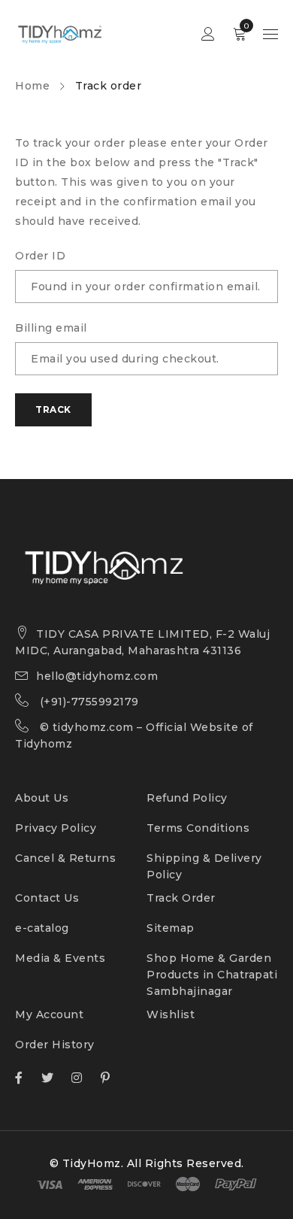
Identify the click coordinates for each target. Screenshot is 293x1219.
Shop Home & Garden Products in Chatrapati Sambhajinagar (211, 974)
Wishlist (170, 1014)
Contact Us (47, 898)
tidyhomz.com (93, 727)
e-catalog (42, 928)
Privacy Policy (55, 828)
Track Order (181, 898)
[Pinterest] (105, 1078)
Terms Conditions (197, 828)
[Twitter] (47, 1078)
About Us (41, 798)
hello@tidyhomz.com (97, 676)
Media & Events (60, 958)
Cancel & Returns (65, 858)
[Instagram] (77, 1078)
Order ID (40, 255)
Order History (55, 1044)
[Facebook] (19, 1078)
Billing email (51, 328)
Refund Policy (187, 798)
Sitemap (170, 928)
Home (32, 85)
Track (53, 409)
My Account (49, 1014)
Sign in (208, 34)
